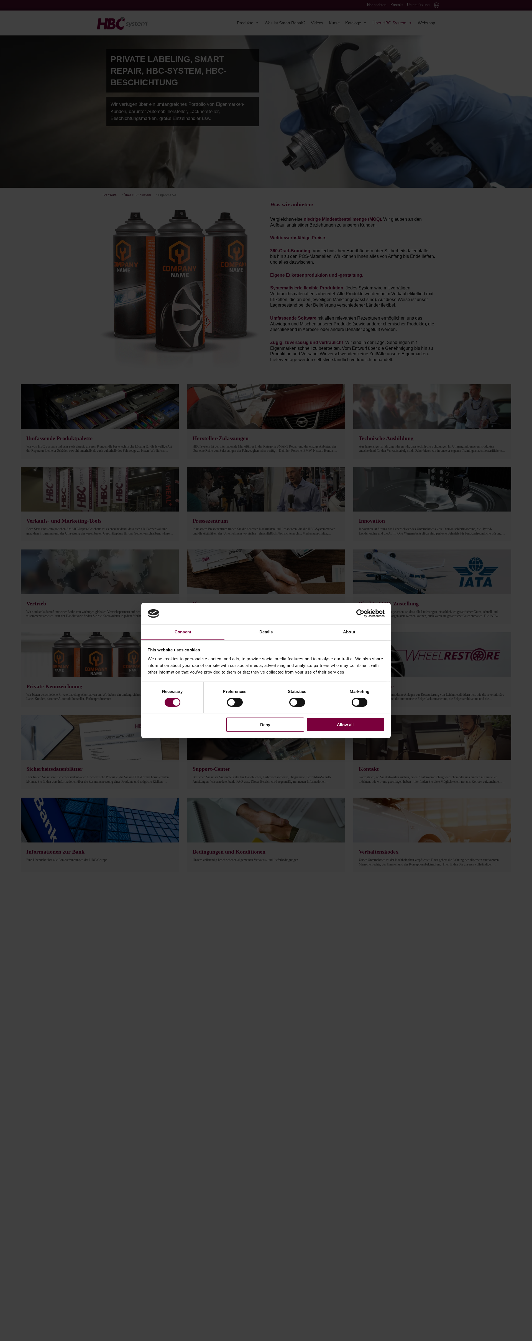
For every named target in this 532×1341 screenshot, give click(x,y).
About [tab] (349, 632)
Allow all (345, 724)
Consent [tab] (183, 632)
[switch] (235, 702)
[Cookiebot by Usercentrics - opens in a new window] (360, 613)
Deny (265, 724)
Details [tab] (266, 632)
